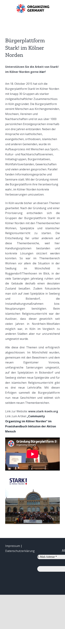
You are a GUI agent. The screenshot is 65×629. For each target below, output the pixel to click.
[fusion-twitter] (53, 476)
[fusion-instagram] (59, 476)
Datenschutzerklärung (20, 551)
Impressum (12, 546)
